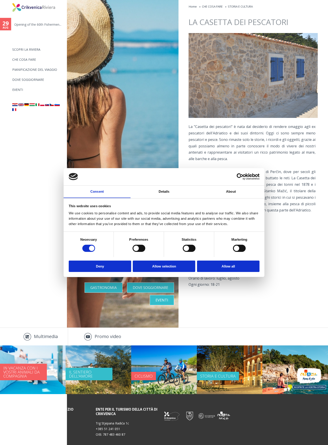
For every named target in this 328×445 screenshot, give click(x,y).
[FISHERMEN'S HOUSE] (21, 105)
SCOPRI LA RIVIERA (26, 49)
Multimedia (46, 336)
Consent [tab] (97, 191)
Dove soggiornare (28, 79)
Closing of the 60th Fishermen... (58, 24)
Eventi (17, 90)
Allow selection (164, 266)
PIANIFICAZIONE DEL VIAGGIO (34, 69)
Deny (100, 266)
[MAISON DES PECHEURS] (14, 110)
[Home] (9, 2)
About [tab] (231, 191)
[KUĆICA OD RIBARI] (47, 105)
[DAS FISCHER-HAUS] (26, 105)
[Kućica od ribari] (15, 105)
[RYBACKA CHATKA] (42, 105)
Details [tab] (164, 191)
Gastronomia (103, 287)
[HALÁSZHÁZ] (32, 105)
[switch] (139, 248)
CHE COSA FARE (24, 59)
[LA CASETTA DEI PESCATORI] (37, 105)
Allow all (228, 266)
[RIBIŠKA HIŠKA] (57, 105)
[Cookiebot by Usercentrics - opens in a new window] (239, 176)
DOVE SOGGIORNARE (150, 287)
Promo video (108, 336)
